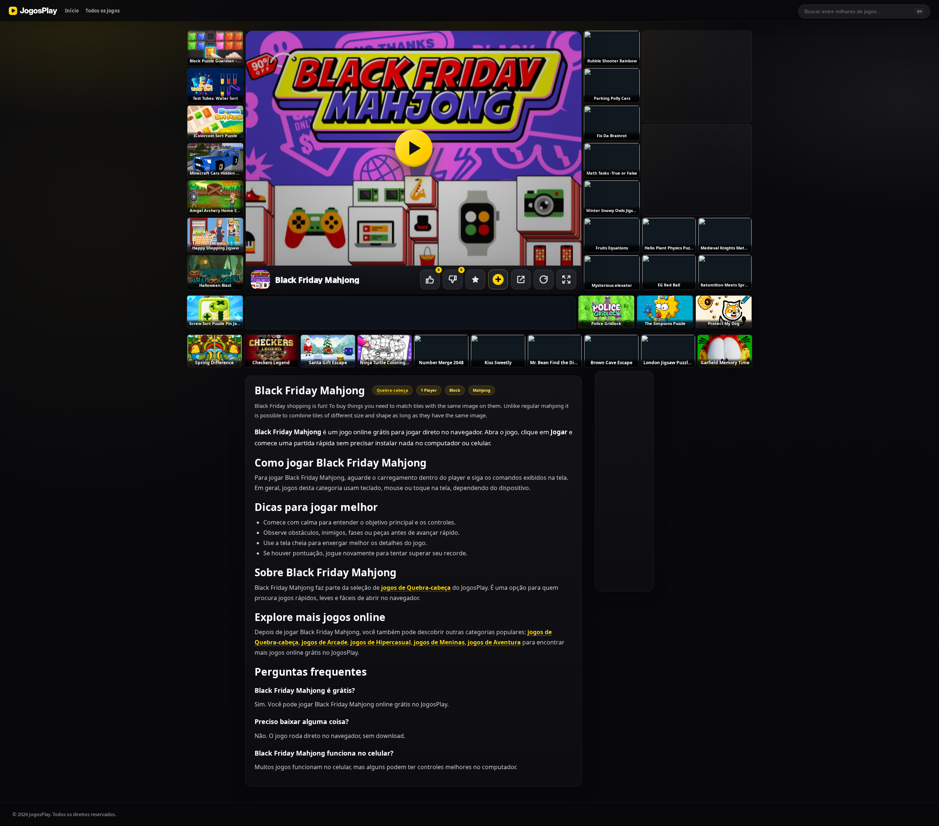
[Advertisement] (411, 313)
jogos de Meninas (439, 642)
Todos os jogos (102, 10)
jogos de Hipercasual (380, 642)
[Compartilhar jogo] (521, 279)
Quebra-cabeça (392, 390)
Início (72, 10)
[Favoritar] (475, 279)
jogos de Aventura (494, 642)
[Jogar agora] (413, 148)
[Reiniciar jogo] (543, 279)
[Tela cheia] (566, 279)
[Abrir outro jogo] (498, 279)
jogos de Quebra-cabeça (416, 588)
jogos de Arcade (324, 642)
